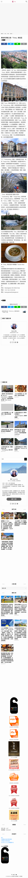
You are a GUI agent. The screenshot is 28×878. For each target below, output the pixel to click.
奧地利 (4, 300)
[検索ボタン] (26, 1)
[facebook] (13, 342)
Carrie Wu (14, 331)
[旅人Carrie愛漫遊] (14, 1)
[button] (4, 44)
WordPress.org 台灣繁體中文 (7, 842)
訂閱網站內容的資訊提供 (6, 839)
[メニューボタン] (1, 1)
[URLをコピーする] (24, 44)
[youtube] (17, 342)
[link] (11, 342)
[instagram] (15, 504)
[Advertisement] (14, 18)
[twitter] (15, 342)
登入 (2, 837)
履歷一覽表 (14, 499)
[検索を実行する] (25, 459)
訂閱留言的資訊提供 (5, 840)
